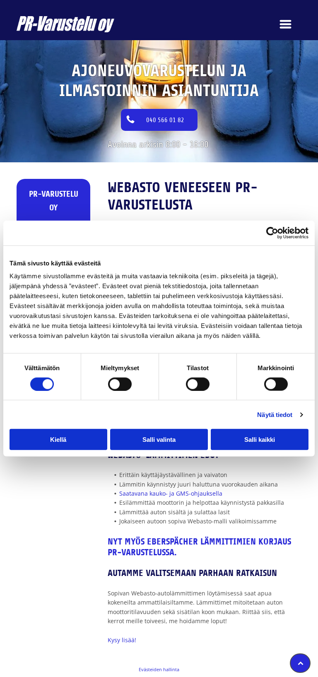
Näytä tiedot (274, 414)
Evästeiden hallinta (159, 669)
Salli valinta (159, 439)
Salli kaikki (259, 439)
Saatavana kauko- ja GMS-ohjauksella (170, 493)
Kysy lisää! (122, 640)
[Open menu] (285, 24)
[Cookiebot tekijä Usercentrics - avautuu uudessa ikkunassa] (272, 232)
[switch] (120, 383)
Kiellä (58, 439)
